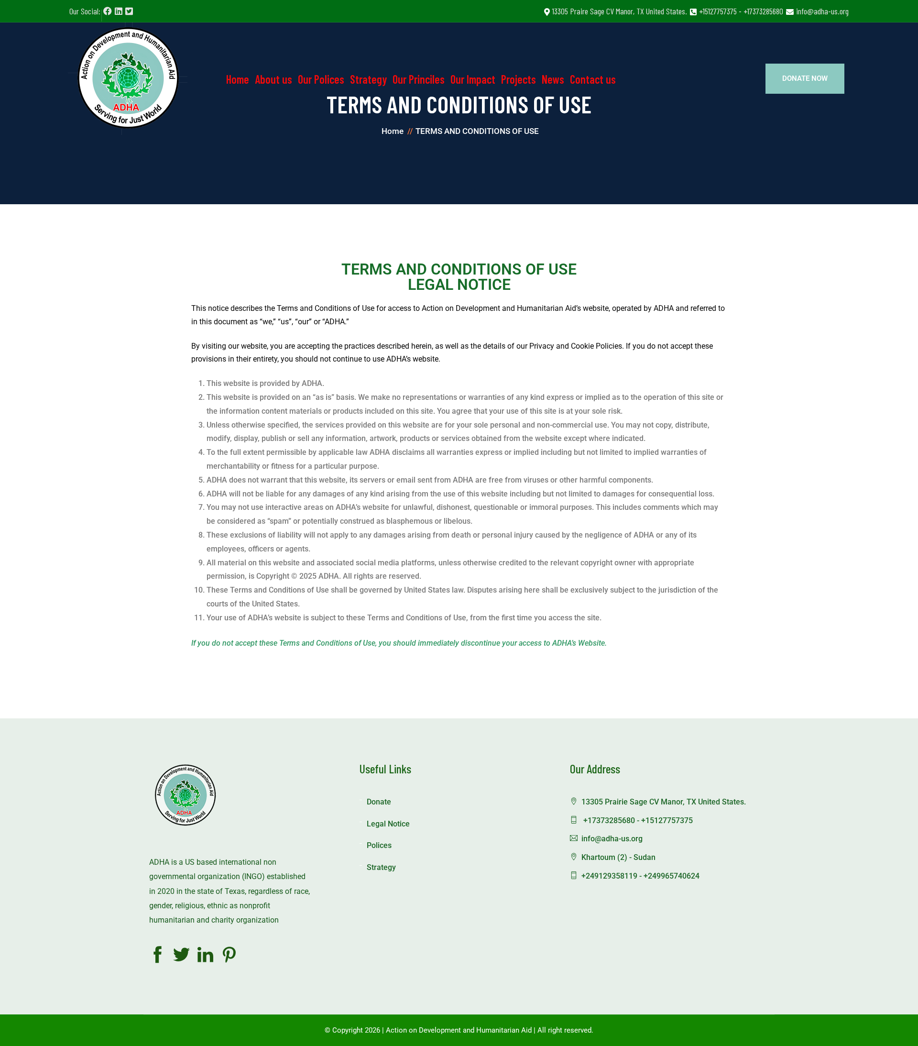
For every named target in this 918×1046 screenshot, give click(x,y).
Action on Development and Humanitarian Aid (459, 1030)
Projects (518, 79)
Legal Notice (388, 823)
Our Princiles (419, 79)
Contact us (593, 79)
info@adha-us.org (822, 11)
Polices (379, 845)
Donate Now (805, 78)
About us (273, 79)
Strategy (368, 79)
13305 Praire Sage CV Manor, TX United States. (619, 11)
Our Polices (321, 79)
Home (237, 79)
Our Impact (472, 79)
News (553, 79)
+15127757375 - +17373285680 (741, 11)
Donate (379, 801)
